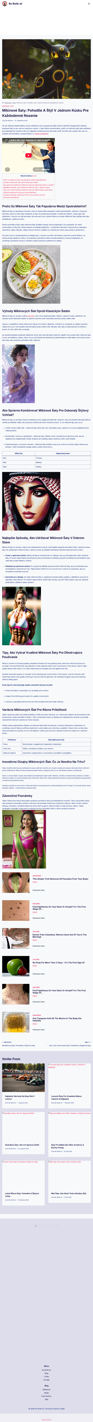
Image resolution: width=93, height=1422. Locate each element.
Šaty (12, 106)
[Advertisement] (46, 21)
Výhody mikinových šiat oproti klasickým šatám (20, 182)
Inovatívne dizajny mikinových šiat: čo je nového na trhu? (24, 195)
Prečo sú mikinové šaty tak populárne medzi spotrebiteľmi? (24, 180)
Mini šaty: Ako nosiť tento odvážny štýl (68, 1193)
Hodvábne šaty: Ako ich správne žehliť (22, 1145)
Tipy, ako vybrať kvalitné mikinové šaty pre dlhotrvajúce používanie (27, 190)
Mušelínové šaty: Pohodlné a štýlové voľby (18, 1044)
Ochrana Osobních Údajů (55, 1409)
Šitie (46, 1399)
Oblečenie (5, 106)
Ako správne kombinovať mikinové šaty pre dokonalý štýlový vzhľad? (28, 185)
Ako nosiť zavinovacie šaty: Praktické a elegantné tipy (70, 1044)
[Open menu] (89, 3)
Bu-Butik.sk (9, 120)
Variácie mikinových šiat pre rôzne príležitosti (19, 192)
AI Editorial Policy (46, 1419)
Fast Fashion (46, 1396)
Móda (46, 1393)
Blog (46, 1373)
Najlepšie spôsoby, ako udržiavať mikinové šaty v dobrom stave (26, 187)
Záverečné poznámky (11, 197)
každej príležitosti (41, 134)
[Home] (3, 103)
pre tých (31, 316)
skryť (34, 176)
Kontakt (46, 1380)
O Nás (46, 1377)
